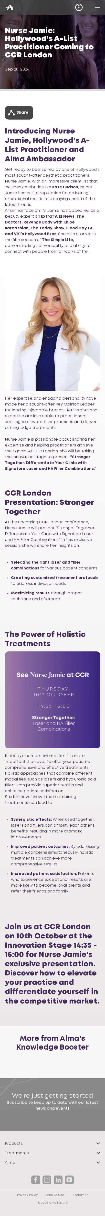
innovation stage (29, 457)
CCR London (45, 451)
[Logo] (9, 7)
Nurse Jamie (17, 181)
